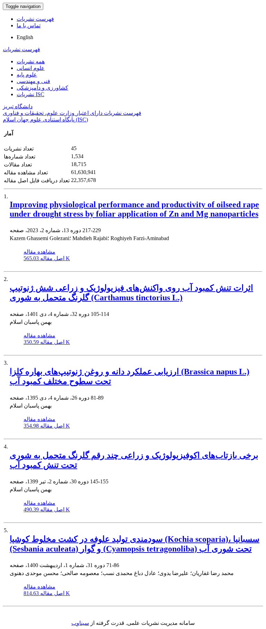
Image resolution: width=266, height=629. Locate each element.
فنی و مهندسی (33, 81)
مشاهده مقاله (39, 252)
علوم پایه (27, 75)
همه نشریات (31, 61)
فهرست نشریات (35, 19)
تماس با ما (29, 25)
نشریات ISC (30, 94)
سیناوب (80, 623)
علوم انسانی (31, 68)
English (25, 37)
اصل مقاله (47, 258)
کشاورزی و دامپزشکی (42, 88)
